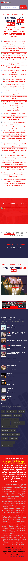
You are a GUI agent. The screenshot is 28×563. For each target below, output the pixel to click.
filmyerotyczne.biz (11, 369)
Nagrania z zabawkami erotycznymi (10, 419)
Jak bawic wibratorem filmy (8, 430)
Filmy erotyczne (13, 438)
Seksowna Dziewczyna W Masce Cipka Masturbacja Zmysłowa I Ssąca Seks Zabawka (17, 340)
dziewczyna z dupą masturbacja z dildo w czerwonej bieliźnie (16, 347)
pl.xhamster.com (11, 392)
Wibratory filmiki (17, 415)
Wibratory (21, 411)
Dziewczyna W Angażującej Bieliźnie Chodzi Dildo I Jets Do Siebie (16, 334)
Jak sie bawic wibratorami (18, 423)
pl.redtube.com (10, 384)
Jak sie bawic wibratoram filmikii (9, 426)
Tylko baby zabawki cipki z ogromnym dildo (16, 326)
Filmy (3, 411)
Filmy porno (4, 438)
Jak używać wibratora (7, 446)
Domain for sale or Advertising (15, 556)
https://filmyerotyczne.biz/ (14, 549)
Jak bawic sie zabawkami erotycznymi (11, 434)
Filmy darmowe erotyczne (8, 442)
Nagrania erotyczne (11, 411)
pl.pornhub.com (10, 376)
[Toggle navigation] (25, 2)
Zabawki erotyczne (6, 415)
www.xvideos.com (11, 399)
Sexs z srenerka (5, 423)
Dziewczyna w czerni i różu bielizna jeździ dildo (16, 352)
